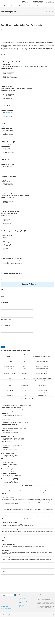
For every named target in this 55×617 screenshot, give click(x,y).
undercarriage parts (9, 112)
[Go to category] (15, 595)
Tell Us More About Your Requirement (9, 336)
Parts (12, 5)
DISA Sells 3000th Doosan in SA (6, 603)
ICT (24, 5)
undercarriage (20, 275)
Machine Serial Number (6, 325)
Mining (20, 599)
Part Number (4, 331)
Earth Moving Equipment (23, 603)
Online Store (29, 5)
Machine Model (4, 313)
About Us (34, 5)
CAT (25, 66)
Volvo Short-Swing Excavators (6, 608)
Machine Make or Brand (6, 308)
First (1, 294)
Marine (20, 602)
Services (20, 5)
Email (2, 296)
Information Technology (23, 601)
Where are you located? (6, 319)
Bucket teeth (5, 247)
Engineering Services (22, 608)
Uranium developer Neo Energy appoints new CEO (8, 598)
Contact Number (4, 302)
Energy (20, 596)
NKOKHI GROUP (4, 2)
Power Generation (22, 598)
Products (16, 5)
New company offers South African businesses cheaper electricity (9, 605)
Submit (3, 347)
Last (18, 294)
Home (2, 5)
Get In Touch (39, 5)
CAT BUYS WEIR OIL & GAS (5, 601)
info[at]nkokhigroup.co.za (50, 2)
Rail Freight (21, 606)
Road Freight (21, 605)
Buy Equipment (7, 5)
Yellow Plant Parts (14, 42)
